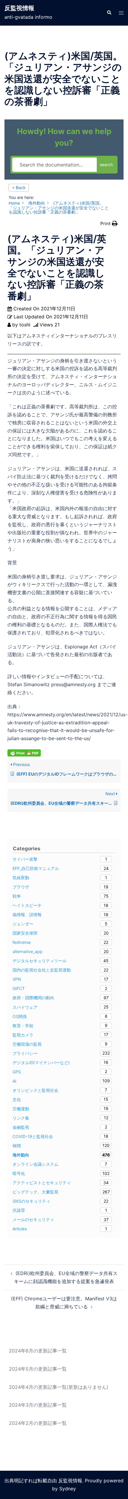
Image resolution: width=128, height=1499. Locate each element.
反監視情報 (19, 8)
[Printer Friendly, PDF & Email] (24, 752)
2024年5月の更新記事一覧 (38, 1369)
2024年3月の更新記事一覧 (38, 1405)
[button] (109, 12)
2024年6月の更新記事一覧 (38, 1351)
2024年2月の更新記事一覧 (38, 1423)
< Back (19, 187)
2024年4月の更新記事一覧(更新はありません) (58, 1387)
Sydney (67, 1489)
